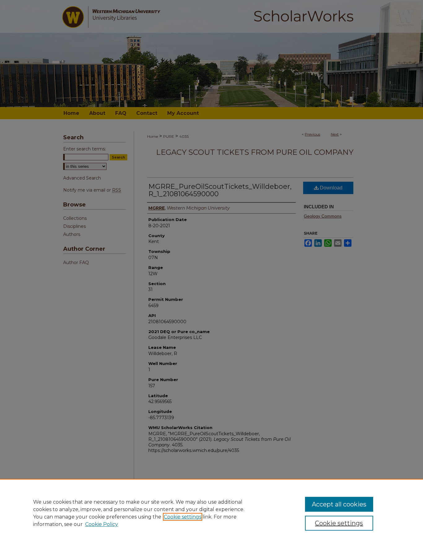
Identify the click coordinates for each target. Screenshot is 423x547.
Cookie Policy (101, 524)
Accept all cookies (339, 504)
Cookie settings (182, 517)
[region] (211, 513)
